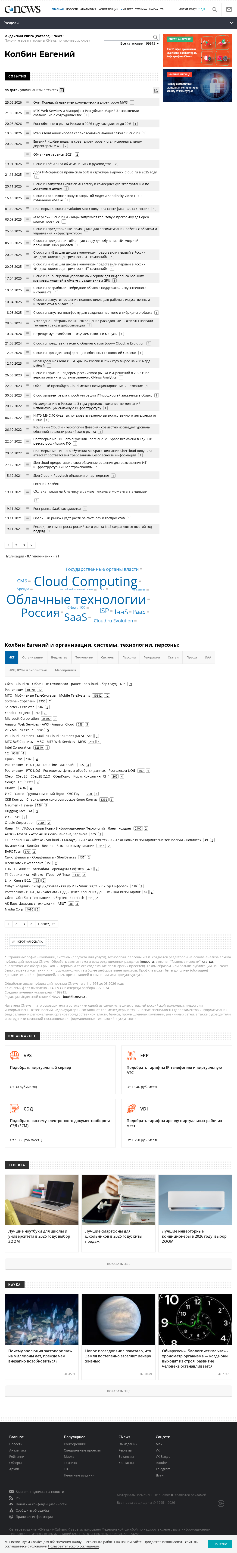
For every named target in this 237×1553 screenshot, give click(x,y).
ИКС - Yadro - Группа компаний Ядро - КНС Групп (44, 793)
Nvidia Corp (14, 909)
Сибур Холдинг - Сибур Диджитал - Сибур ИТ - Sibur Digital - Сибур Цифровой (66, 886)
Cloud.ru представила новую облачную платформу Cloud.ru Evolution (88, 343)
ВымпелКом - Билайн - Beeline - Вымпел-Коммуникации (49, 845)
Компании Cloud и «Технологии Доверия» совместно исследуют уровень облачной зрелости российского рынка (91, 429)
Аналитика (88, 9)
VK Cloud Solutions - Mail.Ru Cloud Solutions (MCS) (44, 736)
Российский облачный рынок (76, 589)
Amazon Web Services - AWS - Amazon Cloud (39, 724)
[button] (214, 9)
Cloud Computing (85, 581)
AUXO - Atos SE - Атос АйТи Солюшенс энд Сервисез (46, 834)
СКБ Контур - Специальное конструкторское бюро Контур (51, 799)
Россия (40, 612)
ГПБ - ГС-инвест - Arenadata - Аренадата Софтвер (44, 869)
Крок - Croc (13, 759)
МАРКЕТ (127, 9)
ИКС (8, 817)
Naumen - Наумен (19, 805)
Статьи (173, 657)
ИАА (208, 657)
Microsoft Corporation (22, 718)
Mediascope (138, 589)
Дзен (160, 1475)
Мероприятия (65, 670)
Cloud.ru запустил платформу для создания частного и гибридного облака (92, 312)
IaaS (121, 611)
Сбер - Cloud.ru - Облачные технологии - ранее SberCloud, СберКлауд (61, 684)
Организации (32, 657)
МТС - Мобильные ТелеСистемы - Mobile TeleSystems (47, 695)
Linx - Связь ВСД (18, 880)
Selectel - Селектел (19, 707)
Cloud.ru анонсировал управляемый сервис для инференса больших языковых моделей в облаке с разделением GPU (88, 278)
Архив (14, 1469)
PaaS (139, 611)
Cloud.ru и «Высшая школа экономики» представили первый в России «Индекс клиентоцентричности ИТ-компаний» (89, 266)
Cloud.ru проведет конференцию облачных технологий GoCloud (84, 353)
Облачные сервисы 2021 (53, 154)
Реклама (125, 1450)
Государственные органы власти (102, 569)
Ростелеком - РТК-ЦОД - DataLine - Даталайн (40, 765)
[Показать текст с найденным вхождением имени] (62, 90)
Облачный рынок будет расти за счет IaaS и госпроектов (79, 518)
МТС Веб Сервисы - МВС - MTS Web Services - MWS (45, 741)
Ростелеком (14, 689)
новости (147, 961)
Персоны (129, 657)
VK (158, 1450)
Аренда (23, 589)
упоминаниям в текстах (39, 90)
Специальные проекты (82, 1450)
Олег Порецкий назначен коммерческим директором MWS (80, 102)
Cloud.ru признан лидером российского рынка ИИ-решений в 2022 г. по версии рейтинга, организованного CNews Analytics (91, 375)
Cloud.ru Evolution (113, 620)
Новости (15, 1444)
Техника (70, 1463)
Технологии (84, 657)
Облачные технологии (76, 598)
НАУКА (153, 9)
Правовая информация (34, 1516)
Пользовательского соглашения (73, 1546)
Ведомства (59, 657)
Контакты (126, 1463)
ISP (104, 610)
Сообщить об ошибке (33, 1510)
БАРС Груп (13, 851)
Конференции (75, 1444)
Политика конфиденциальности (41, 1504)
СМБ (22, 581)
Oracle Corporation (19, 822)
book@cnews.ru (75, 996)
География (152, 657)
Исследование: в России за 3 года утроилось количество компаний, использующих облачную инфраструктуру (87, 405)
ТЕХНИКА (141, 9)
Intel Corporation (18, 747)
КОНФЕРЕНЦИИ (108, 9)
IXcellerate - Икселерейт (24, 863)
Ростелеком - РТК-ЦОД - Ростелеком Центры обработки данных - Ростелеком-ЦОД (70, 770)
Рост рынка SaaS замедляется (57, 508)
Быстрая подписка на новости (40, 1491)
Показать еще (118, 1264)
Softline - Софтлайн (20, 701)
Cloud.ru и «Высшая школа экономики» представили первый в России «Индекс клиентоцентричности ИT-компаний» (89, 254)
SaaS (75, 617)
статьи (207, 961)
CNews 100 (76, 607)
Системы (108, 657)
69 (130, 684)
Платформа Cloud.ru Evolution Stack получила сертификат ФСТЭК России (91, 208)
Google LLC (13, 782)
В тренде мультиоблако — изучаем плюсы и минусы (75, 334)
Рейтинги (16, 1456)
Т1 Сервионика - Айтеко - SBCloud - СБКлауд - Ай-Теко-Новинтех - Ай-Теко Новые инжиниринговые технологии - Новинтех (103, 840)
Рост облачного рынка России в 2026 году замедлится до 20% (82, 123)
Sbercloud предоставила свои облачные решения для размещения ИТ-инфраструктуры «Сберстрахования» (90, 464)
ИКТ (11, 657)
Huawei (10, 788)
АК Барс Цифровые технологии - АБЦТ (35, 903)
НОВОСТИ (72, 9)
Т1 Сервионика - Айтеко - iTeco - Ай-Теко (37, 874)
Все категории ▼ (139, 43)
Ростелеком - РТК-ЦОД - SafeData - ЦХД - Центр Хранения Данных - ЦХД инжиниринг (72, 892)
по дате (11, 90)
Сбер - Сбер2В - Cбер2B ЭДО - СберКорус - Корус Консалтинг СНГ (57, 776)
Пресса (192, 657)
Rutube (161, 1463)
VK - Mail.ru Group (19, 730)
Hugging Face (15, 811)
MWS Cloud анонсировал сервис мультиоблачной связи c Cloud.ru (86, 133)
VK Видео (163, 1456)
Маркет (70, 1456)
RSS (19, 1498)
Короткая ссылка (29, 942)
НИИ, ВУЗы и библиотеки (28, 670)
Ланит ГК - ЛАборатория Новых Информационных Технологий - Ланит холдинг (68, 828)
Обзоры (15, 1463)
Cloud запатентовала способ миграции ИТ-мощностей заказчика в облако (92, 395)
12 (40, 690)
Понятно (220, 1544)
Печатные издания (79, 1475)
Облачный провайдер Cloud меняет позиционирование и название (88, 386)
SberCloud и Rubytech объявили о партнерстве (71, 475)
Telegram (163, 1469)
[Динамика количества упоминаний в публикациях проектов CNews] (156, 90)
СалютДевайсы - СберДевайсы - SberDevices (40, 857)
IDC (103, 589)
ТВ (161, 9)
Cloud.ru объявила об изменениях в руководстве (72, 164)
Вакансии (126, 1456)
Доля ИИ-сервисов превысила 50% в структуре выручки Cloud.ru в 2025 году (95, 172)
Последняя (46, 924)
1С (7, 753)
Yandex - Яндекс (17, 712)
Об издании (127, 1444)
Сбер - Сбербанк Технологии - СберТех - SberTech (44, 897)
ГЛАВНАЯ (58, 9)
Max (159, 1444)
